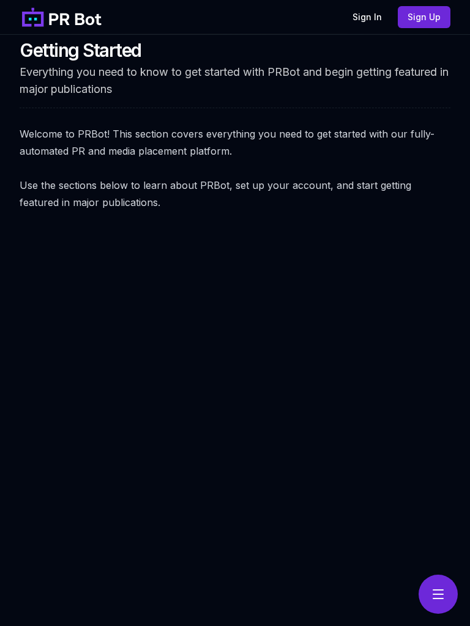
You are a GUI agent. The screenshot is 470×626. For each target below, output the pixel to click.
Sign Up (424, 17)
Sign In (367, 17)
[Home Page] (62, 17)
